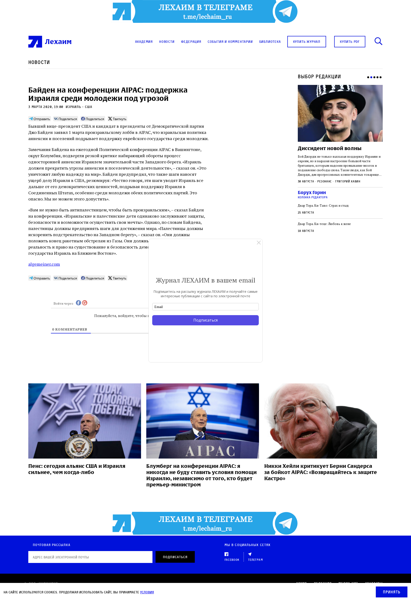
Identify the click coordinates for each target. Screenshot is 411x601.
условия (147, 592)
